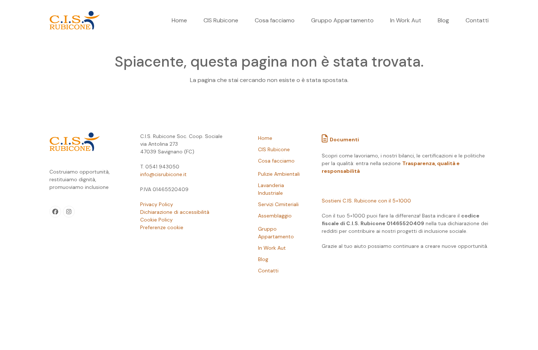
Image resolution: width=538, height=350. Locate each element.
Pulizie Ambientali (279, 174)
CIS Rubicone (274, 149)
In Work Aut (272, 248)
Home (265, 138)
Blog (263, 259)
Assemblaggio (275, 215)
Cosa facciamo (276, 160)
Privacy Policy (156, 204)
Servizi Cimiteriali (278, 204)
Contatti (268, 270)
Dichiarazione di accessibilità (174, 212)
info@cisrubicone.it (163, 174)
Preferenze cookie (161, 227)
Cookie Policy (156, 219)
